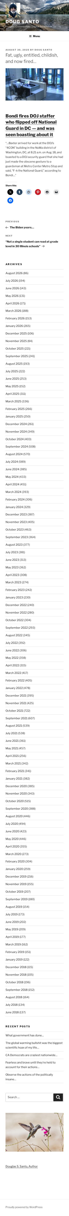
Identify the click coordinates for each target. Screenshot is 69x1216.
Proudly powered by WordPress (24, 1207)
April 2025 (12, 393)
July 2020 (12, 823)
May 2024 (12, 477)
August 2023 (14, 544)
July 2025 (12, 371)
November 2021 (16, 703)
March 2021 (13, 763)
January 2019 (14, 959)
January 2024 (14, 507)
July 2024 (12, 461)
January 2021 (14, 778)
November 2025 (16, 341)
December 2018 (16, 967)
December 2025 (16, 333)
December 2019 (16, 876)
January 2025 (14, 416)
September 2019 (17, 899)
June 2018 (12, 1012)
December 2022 (16, 605)
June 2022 (12, 650)
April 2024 (12, 484)
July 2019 (12, 914)
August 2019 (14, 906)
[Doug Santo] (34, 1150)
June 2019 (12, 922)
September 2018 (17, 990)
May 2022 (12, 657)
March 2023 (13, 582)
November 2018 (16, 974)
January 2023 (14, 597)
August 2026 (14, 273)
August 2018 (14, 997)
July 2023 (12, 552)
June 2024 (12, 469)
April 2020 (12, 846)
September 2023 (17, 537)
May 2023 (12, 567)
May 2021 (12, 748)
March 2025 (13, 401)
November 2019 (16, 884)
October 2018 (14, 982)
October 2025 (15, 348)
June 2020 (12, 831)
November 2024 (16, 431)
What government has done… (25, 1035)
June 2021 (12, 740)
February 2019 (15, 952)
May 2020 (12, 839)
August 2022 (14, 635)
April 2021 (12, 756)
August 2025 (14, 363)
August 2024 (14, 454)
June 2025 (12, 378)
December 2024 (16, 424)
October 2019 (14, 891)
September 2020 (17, 808)
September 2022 (17, 627)
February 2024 (15, 499)
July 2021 (11, 733)
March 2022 (13, 673)
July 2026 (12, 280)
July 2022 (12, 643)
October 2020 (15, 801)
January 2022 (14, 688)
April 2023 (12, 575)
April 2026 (12, 303)
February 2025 (15, 409)
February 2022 (15, 680)
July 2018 (12, 1004)
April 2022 (12, 665)
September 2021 (16, 718)
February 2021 (15, 771)
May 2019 (12, 929)
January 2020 (14, 869)
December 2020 (16, 786)
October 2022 (15, 620)
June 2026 (12, 288)
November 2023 (16, 522)
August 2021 (14, 725)
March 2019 (13, 944)
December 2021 (16, 695)
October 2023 (15, 529)
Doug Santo (22, 21)
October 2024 (15, 439)
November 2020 (16, 793)
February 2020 (15, 861)
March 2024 (13, 492)
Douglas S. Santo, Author (22, 1166)
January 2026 (14, 326)
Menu (36, 36)
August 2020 (14, 816)
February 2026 (15, 318)
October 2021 (14, 710)
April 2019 (12, 937)
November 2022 (16, 612)
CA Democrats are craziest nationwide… (31, 1055)
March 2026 (13, 310)
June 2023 (12, 560)
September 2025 (17, 356)
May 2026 (12, 296)
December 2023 (16, 514)
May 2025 (12, 386)
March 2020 (13, 854)
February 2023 (15, 590)
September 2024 (17, 446)
